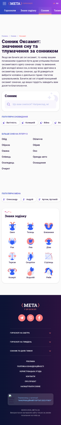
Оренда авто (40, 156)
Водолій (30, 277)
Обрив (36, 145)
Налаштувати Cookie (30, 386)
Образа (6, 145)
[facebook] (39, 317)
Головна (6, 36)
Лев (30, 247)
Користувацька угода (30, 371)
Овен (12, 232)
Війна (46, 122)
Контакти (30, 376)
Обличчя (37, 139)
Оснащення (39, 162)
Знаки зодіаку (28, 10)
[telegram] (21, 317)
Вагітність (12, 122)
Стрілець (48, 262)
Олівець (6, 156)
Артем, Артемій (49, 199)
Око (35, 150)
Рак (12, 247)
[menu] (4, 3)
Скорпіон (30, 262)
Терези (12, 262)
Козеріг (12, 277)
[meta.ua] (15, 3)
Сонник (45, 10)
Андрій (29, 199)
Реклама (30, 361)
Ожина (5, 150)
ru (57, 3)
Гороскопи (10, 10)
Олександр (12, 199)
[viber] (30, 317)
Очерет (6, 168)
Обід (4, 139)
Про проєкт (30, 381)
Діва (48, 247)
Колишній (30, 122)
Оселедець (8, 162)
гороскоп (28, 3)
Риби (48, 277)
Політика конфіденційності (30, 366)
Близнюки (49, 232)
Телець (30, 232)
